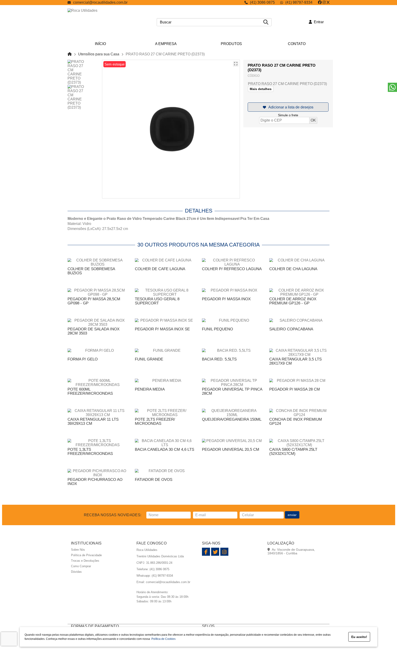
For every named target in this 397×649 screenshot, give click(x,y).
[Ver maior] (235, 64)
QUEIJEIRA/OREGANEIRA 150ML (231, 419)
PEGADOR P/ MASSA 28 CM (294, 389)
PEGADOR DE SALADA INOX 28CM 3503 (93, 331)
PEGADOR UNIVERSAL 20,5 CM (230, 449)
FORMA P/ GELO (83, 359)
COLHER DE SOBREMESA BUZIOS (91, 271)
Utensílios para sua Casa (98, 54)
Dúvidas (76, 571)
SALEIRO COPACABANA (291, 329)
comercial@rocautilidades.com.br (100, 2)
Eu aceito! (359, 637)
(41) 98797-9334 (298, 2)
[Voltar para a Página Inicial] (70, 54)
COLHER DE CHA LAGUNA (293, 269)
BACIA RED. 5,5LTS (219, 359)
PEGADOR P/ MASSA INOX (226, 299)
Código (254, 75)
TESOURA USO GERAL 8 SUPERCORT (157, 301)
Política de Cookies (163, 638)
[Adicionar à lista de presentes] (288, 107)
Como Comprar (81, 566)
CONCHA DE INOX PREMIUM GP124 (295, 421)
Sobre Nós (78, 549)
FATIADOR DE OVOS (153, 479)
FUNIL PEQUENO (217, 329)
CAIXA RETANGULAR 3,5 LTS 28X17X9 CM (295, 361)
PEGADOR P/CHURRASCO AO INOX (95, 481)
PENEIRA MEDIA (150, 389)
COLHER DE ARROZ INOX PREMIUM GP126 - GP (292, 301)
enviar (292, 515)
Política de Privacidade (86, 555)
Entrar (318, 22)
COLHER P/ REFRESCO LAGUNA (232, 269)
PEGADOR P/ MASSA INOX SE (162, 329)
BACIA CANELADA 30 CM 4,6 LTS (164, 449)
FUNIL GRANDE (149, 359)
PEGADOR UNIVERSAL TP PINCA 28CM (232, 391)
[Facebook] (320, 2)
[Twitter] (328, 2)
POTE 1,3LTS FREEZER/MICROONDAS (90, 451)
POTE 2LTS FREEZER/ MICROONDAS (155, 421)
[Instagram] (324, 2)
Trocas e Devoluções (85, 560)
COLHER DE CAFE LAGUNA (160, 269)
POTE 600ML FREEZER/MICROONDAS (90, 391)
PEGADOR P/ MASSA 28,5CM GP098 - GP (94, 301)
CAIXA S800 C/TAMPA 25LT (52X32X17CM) (293, 451)
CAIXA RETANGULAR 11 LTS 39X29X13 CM (93, 421)
